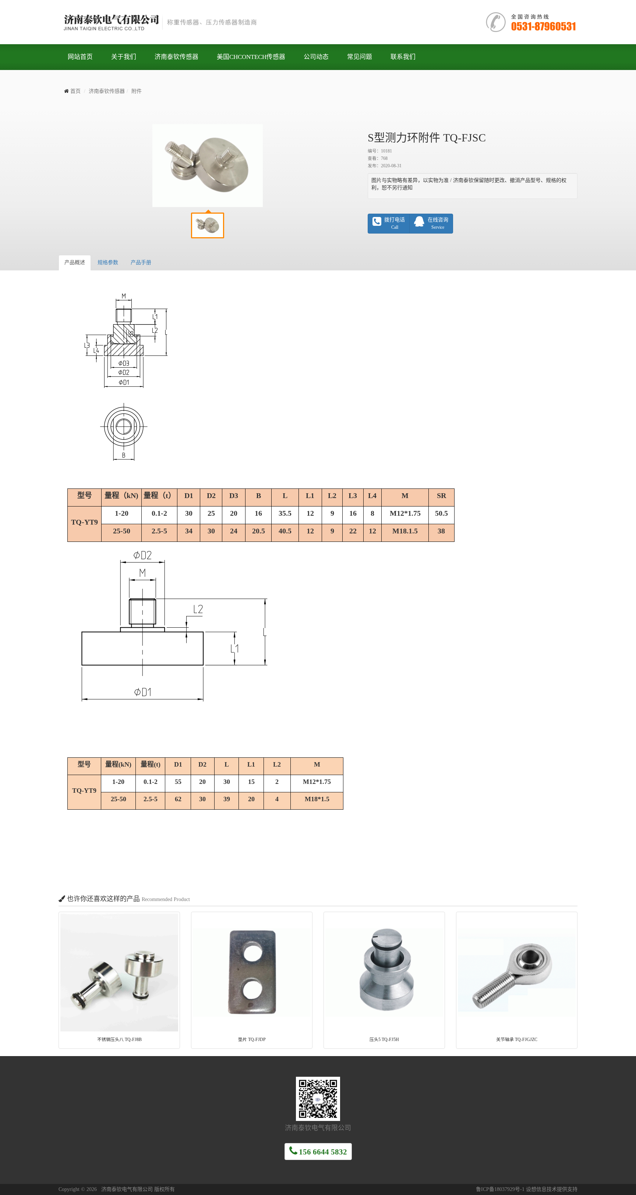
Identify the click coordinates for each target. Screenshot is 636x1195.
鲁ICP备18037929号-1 (500, 1189)
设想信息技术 (541, 1189)
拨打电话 (394, 223)
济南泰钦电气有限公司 (169, 22)
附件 (136, 91)
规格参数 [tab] (108, 262)
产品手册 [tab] (141, 262)
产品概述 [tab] (74, 262)
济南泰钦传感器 (107, 91)
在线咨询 (438, 223)
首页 (75, 91)
